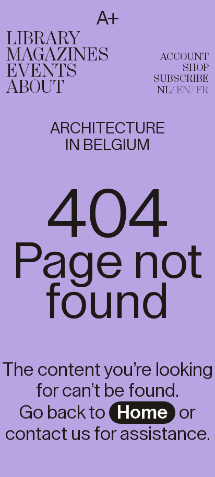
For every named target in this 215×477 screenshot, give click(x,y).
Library (43, 39)
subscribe (181, 79)
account (184, 57)
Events (41, 71)
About (35, 87)
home (142, 412)
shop (196, 68)
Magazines (57, 55)
